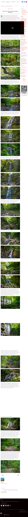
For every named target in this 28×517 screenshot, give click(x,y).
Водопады (24, 22)
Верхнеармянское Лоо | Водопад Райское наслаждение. (24, 72)
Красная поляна (23, 24)
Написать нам (4, 503)
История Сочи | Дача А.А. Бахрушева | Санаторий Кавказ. (24, 60)
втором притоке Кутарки (13, 18)
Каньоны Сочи (23, 23)
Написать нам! (24, 94)
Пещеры (23, 34)
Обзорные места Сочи (23, 31)
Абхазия (23, 9)
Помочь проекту (23, 511)
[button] (20, 2)
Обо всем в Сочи (24, 14)
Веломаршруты (24, 11)
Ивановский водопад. (23, 67)
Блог (21, 8)
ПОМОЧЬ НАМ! (24, 82)
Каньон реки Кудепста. (24, 53)
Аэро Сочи (23, 10)
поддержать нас (24, 78)
